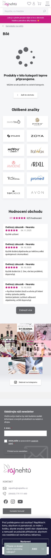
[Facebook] (5, 501)
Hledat (44, 11)
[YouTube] (20, 501)
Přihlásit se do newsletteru (17, 451)
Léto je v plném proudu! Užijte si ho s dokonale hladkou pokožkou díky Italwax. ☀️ (25, 19)
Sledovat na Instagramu (28, 382)
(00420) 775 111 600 (17, 494)
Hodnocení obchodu (25, 211)
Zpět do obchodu (27, 95)
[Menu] (47, 3)
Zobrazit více (25, 310)
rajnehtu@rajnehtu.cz (18, 488)
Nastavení (25, 541)
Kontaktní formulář (17, 511)
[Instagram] (12, 501)
